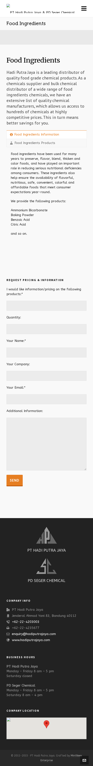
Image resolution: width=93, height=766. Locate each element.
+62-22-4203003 (25, 622)
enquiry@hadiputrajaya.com (34, 634)
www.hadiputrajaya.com (31, 640)
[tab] (46, 134)
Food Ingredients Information (36, 134)
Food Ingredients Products (34, 143)
